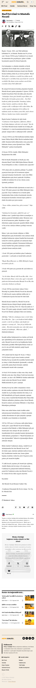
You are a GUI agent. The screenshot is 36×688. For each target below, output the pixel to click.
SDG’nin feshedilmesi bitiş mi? (11, 612)
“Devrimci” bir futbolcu (9, 620)
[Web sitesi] (33, 514)
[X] (18, 564)
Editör (28, 597)
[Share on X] (9, 26)
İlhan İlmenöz (9, 20)
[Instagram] (27, 564)
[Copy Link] (16, 26)
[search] (27, 2)
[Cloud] (33, 638)
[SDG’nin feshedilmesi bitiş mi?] (29, 614)
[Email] (12, 26)
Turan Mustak (12, 681)
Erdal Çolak (4, 607)
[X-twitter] (26, 638)
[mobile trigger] (3, 2)
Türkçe (13, 500)
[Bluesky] (9, 572)
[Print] (19, 26)
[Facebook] (9, 564)
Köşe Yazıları (6, 10)
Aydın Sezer (4, 600)
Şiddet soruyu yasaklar (9, 604)
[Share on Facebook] (5, 26)
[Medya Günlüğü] (18, 2)
